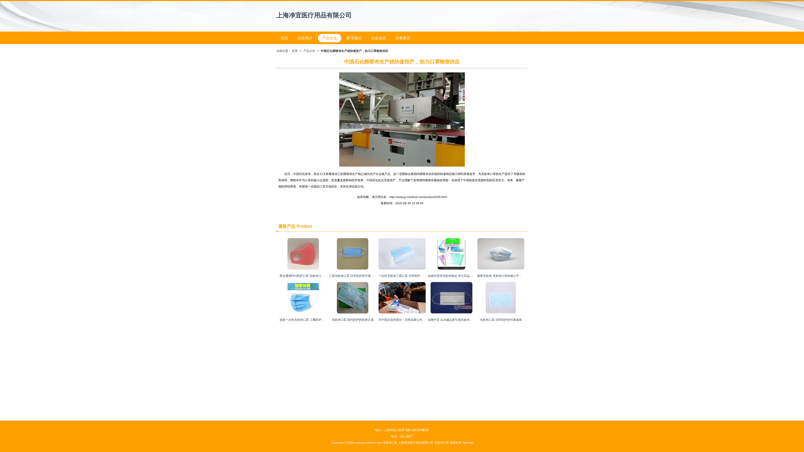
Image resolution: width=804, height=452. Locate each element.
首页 (284, 38)
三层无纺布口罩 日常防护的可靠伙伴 (353, 275)
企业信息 (378, 38)
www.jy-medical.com (368, 442)
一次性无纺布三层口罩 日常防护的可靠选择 (406, 275)
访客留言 (403, 38)
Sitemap (467, 442)
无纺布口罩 (390, 442)
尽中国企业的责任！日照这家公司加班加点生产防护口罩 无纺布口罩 (422, 319)
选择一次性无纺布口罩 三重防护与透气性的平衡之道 (314, 319)
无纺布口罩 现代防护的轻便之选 (353, 319)
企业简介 (305, 38)
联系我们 (354, 38)
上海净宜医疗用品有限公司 (314, 15)
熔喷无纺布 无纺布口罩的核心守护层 (501, 275)
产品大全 (329, 38)
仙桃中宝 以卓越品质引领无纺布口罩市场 (454, 319)
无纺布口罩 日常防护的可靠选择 (501, 319)
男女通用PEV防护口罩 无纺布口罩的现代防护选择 (312, 275)
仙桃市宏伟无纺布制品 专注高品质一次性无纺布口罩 (462, 275)
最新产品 (286, 226)
